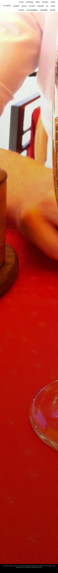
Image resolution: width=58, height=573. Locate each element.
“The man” (21, 10)
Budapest (45, 2)
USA (47, 6)
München (40, 6)
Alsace (21, 2)
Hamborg (16, 6)
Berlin (38, 2)
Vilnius (53, 6)
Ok (23, 570)
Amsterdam (29, 2)
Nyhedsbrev (44, 10)
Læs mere (32, 570)
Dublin (53, 2)
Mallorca (32, 6)
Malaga (24, 6)
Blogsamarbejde (32, 10)
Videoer (52, 10)
